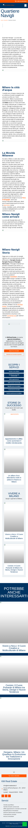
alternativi (7, 205)
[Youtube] (9, 796)
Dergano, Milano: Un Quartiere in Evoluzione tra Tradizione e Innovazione (14, 755)
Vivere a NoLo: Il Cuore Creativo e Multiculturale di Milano (14, 536)
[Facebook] (2, 796)
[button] (25, 5)
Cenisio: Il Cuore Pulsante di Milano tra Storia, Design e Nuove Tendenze (14, 569)
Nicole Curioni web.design (17, 826)
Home (2, 20)
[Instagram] (6, 796)
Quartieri (6, 20)
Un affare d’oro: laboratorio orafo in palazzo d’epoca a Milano (14, 479)
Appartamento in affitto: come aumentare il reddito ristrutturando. (14, 441)
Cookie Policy (15, 823)
